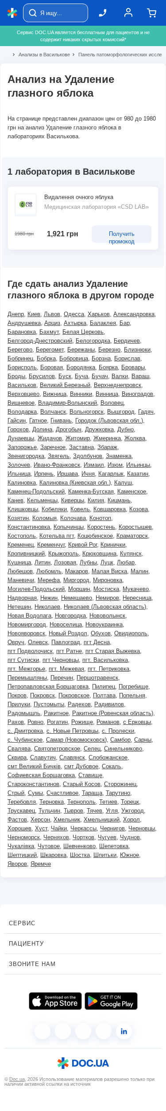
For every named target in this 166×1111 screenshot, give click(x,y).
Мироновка (107, 580)
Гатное (38, 420)
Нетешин (19, 606)
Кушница (19, 562)
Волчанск (53, 411)
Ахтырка (75, 323)
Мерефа (49, 580)
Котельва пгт (56, 535)
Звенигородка (26, 456)
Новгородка (70, 615)
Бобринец (20, 358)
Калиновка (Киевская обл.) (75, 482)
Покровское (73, 695)
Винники (81, 394)
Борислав (127, 358)
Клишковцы (23, 509)
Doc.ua (17, 1079)
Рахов (16, 722)
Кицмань (119, 500)
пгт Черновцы (60, 660)
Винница (107, 394)
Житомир (78, 438)
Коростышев (135, 527)
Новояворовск (26, 633)
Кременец (21, 544)
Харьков (99, 314)
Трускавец (21, 810)
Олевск (38, 642)
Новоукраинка (104, 624)
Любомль (49, 571)
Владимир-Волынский (67, 402)
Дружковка (99, 429)
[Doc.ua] (12, 13)
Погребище (133, 686)
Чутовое (49, 846)
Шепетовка (113, 846)
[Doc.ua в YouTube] (104, 1031)
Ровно (35, 722)
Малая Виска (109, 571)
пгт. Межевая (66, 668)
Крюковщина (99, 553)
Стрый (16, 793)
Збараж (107, 447)
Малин (139, 571)
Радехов (79, 704)
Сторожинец (120, 784)
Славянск (72, 757)
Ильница (19, 473)
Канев (15, 500)
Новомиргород (27, 624)
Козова (138, 509)
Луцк (106, 562)
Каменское (131, 491)
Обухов (101, 633)
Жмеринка (107, 438)
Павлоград (65, 642)
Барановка (22, 332)
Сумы (35, 793)
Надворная (22, 598)
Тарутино (118, 793)
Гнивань (61, 420)
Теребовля (22, 801)
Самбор (120, 739)
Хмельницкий (102, 819)
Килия (96, 500)
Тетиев (108, 801)
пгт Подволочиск (30, 651)
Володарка (22, 411)
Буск (64, 376)
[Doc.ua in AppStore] (55, 1001)
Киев (33, 314)
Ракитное (56, 713)
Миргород (76, 580)
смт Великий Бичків (34, 766)
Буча (81, 376)
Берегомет (50, 349)
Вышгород (121, 411)
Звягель (58, 456)
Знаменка (118, 456)
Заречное (53, 447)
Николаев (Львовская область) (105, 606)
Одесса (74, 314)
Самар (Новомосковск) (76, 739)
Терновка (51, 801)
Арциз (52, 323)
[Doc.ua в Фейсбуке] (42, 1031)
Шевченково (79, 846)
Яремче (41, 864)
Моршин (79, 589)
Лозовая (65, 562)
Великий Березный (65, 385)
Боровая (51, 367)
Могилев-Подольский (36, 589)
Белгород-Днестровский (40, 340)
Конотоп (100, 518)
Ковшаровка (109, 509)
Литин (42, 562)
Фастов (17, 819)
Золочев (19, 465)
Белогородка (93, 340)
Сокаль (111, 766)
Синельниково (123, 748)
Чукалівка (21, 846)
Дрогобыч (68, 429)
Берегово (20, 349)
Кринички (112, 544)
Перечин (61, 677)
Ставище (90, 775)
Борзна (101, 358)
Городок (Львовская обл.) (109, 420)
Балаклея (103, 323)
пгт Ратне (69, 651)
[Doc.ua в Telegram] (83, 1031)
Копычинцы (69, 527)
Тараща (92, 793)
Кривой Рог (82, 544)
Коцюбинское (95, 535)
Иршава (67, 473)
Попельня (132, 695)
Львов (52, 314)
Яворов (17, 864)
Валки (120, 376)
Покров (17, 695)
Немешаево (76, 598)
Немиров (107, 598)
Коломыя (44, 518)
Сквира (17, 757)
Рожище (82, 722)
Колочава (73, 518)
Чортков (83, 837)
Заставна (81, 447)
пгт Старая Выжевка (112, 651)
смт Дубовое (81, 766)
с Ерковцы (137, 722)
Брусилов (42, 376)
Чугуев (107, 837)
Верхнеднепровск (117, 385)
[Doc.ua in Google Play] (111, 1001)
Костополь (22, 535)
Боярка (108, 367)
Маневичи (21, 580)
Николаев (47, 606)
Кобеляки (54, 509)
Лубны (88, 562)
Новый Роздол (68, 633)
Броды (16, 376)
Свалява (19, 748)
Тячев (94, 810)
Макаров (76, 571)
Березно (109, 349)
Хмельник (67, 819)
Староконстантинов (33, 784)
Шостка (80, 855)
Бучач (100, 376)
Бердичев (127, 340)
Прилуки (19, 704)
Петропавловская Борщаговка (48, 686)
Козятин (18, 518)
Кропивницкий (26, 553)
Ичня (88, 473)
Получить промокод (122, 237)
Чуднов (130, 837)
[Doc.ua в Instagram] (63, 1031)
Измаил (94, 465)
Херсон (40, 819)
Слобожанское (108, 757)
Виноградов (137, 394)
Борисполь (22, 367)
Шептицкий (22, 855)
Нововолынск (107, 615)
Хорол (131, 819)
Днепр (16, 314)
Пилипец (103, 686)
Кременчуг (51, 544)
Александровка (133, 314)
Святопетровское (57, 748)
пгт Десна (97, 642)
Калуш (123, 482)
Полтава (104, 695)
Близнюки (137, 349)
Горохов (18, 429)
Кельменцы (42, 500)
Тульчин (49, 810)
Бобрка (46, 358)
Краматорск (132, 535)
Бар (125, 323)
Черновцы (141, 828)
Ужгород (132, 810)
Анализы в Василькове (40, 54)
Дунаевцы (21, 438)
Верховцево (23, 394)
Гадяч (146, 411)
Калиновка (22, 482)
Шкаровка (53, 855)
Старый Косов (81, 784)
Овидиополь (130, 633)
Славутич (43, 757)
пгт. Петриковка (108, 668)
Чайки (59, 828)
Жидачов (50, 438)
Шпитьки (104, 855)
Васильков (22, 385)
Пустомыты (49, 704)
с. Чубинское (25, 739)
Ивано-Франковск (57, 465)
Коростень (101, 527)
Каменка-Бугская (91, 491)
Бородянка (80, 367)
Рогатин (57, 722)
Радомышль (24, 713)
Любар (126, 562)
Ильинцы (138, 465)
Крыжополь (63, 553)
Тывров (73, 810)
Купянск (131, 553)
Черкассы (83, 828)
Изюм (115, 465)
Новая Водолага (29, 615)
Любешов (20, 571)
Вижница (54, 394)
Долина (42, 429)
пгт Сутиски (23, 660)
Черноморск (24, 837)
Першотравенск (97, 677)
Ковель (80, 509)
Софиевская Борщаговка (41, 775)
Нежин (49, 598)
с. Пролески (118, 731)
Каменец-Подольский (36, 491)
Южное (129, 855)
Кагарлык (111, 473)
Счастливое (62, 793)
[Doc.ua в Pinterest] (124, 1031)
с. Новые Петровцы (72, 731)
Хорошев (19, 828)
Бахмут (49, 332)
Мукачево (136, 589)
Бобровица (73, 358)
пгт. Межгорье (26, 668)
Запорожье (22, 447)
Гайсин (17, 420)
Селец (92, 748)
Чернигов (112, 828)
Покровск (42, 695)
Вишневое (21, 402)
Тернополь (81, 801)
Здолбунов (87, 456)
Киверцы (72, 500)
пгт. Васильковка (105, 660)
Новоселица (66, 624)
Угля (112, 810)
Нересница (137, 598)
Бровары (133, 367)
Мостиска (106, 589)
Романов (108, 722)
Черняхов (56, 837)
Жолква (134, 438)
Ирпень (44, 473)
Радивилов (109, 704)
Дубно (125, 429)
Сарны (142, 739)
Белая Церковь (83, 332)
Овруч (16, 642)
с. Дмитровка (25, 731)
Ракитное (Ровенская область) (112, 713)
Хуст (41, 828)
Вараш (140, 376)
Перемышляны (27, 677)
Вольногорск (86, 411)
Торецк (130, 801)
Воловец (112, 402)
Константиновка (29, 527)
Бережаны (81, 349)
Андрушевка (24, 323)
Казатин (137, 473)
